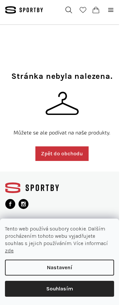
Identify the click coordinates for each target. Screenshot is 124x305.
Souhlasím (59, 288)
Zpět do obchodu (62, 153)
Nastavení (59, 267)
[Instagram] (23, 204)
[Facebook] (10, 204)
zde (9, 250)
